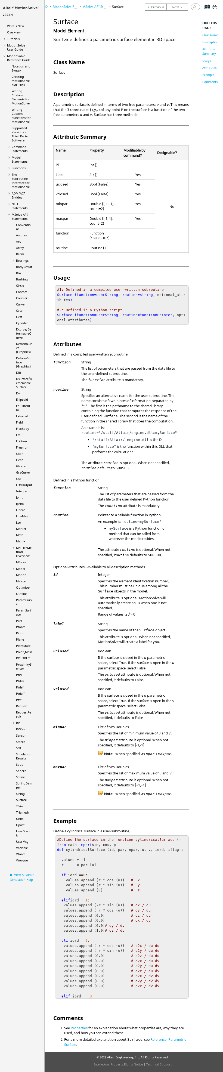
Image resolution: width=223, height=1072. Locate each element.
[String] (155, 7)
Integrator (23, 491)
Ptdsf (19, 687)
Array (20, 248)
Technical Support (159, 1064)
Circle (20, 285)
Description (210, 42)
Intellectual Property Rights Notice (118, 1064)
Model (20, 569)
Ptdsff (20, 693)
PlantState (23, 646)
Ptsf (18, 700)
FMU (19, 435)
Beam (20, 254)
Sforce (20, 742)
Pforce (20, 627)
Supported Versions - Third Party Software (20, 134)
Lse (18, 522)
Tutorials (13, 39)
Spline (20, 777)
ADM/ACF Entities (18, 195)
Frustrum (22, 447)
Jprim (20, 504)
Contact (21, 292)
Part (19, 621)
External (22, 416)
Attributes (209, 68)
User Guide (16, 47)
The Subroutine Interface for (21, 180)
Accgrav (21, 235)
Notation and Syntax (21, 68)
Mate (19, 535)
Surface (21, 800)
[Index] (205, 10)
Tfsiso (20, 806)
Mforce (21, 562)
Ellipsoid (22, 399)
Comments (210, 82)
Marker (21, 529)
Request (21, 706)
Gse (18, 479)
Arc (18, 241)
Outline (21, 594)
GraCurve (23, 472)
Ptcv (19, 675)
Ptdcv (20, 681)
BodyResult (24, 267)
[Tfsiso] (178, 7)
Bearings (22, 260)
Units (19, 819)
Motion (21, 575)
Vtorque (22, 860)
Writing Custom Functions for (21, 115)
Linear (20, 510)
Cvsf (19, 317)
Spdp (19, 764)
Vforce (20, 854)
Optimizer (23, 587)
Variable (22, 848)
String (20, 794)
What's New (15, 26)
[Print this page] (215, 9)
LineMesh (23, 516)
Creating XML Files (21, 81)
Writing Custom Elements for (21, 97)
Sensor (21, 735)
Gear (19, 460)
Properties (79, 1027)
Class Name (210, 35)
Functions (19, 168)
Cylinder (22, 323)
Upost (20, 825)
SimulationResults (23, 756)
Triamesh (22, 812)
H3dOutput (24, 485)
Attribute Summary (209, 51)
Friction (21, 441)
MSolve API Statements (20, 216)
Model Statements (19, 159)
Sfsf (18, 748)
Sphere (21, 771)
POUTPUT (23, 658)
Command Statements (19, 149)
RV (18, 723)
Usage (206, 60)
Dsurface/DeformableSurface (24, 383)
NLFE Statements (19, 206)
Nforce (21, 581)
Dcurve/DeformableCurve (23, 333)
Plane (20, 639)
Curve (20, 304)
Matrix (20, 541)
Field (19, 422)
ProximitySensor (24, 666)
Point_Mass (24, 652)
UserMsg (22, 841)
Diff (18, 372)
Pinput (21, 633)
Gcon (19, 454)
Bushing (22, 279)
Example (208, 75)
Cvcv (19, 310)
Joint (19, 497)
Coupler (21, 298)
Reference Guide (18, 58)
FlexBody (22, 429)
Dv (18, 393)
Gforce (21, 466)
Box (18, 273)
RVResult (22, 729)
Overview (14, 32)
